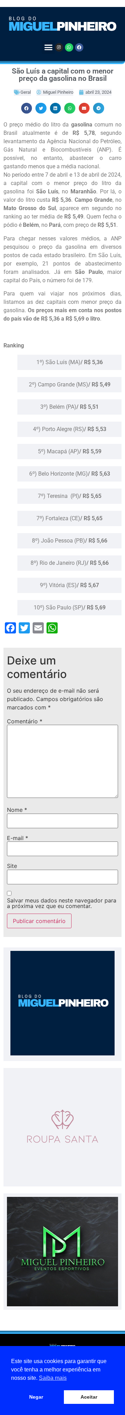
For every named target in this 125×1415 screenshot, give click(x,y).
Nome (17, 810)
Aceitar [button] (89, 1397)
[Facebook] (79, 47)
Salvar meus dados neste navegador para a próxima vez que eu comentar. (61, 903)
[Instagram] (59, 47)
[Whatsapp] (69, 47)
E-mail (17, 838)
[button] (48, 47)
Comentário (24, 721)
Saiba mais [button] (53, 1378)
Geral (25, 92)
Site (12, 866)
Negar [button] (36, 1397)
